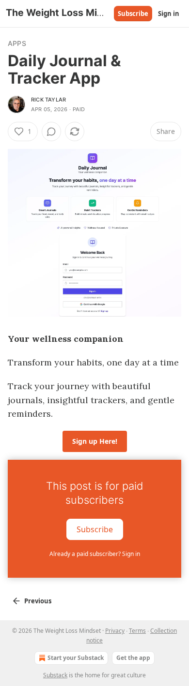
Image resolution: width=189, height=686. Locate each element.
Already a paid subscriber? (94, 554)
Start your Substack (75, 658)
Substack (55, 675)
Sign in (168, 13)
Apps (17, 43)
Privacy (115, 631)
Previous (37, 601)
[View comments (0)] (51, 131)
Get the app (133, 658)
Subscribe (133, 13)
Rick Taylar (48, 99)
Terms (137, 631)
